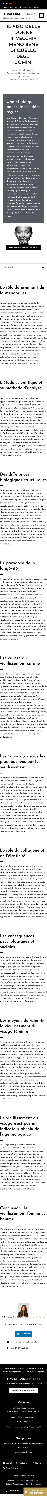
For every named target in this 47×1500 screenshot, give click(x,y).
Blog (20, 74)
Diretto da (23, 1480)
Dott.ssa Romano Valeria (33, 1321)
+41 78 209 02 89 (23, 1425)
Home (13, 74)
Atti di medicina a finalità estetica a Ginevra (16, 18)
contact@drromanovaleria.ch (23, 1421)
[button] (41, 15)
